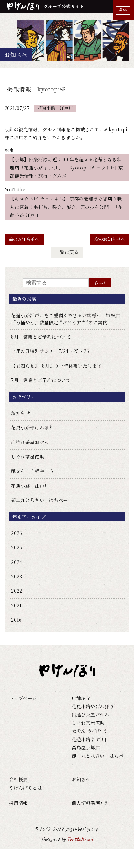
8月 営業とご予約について (41, 336)
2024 (16, 562)
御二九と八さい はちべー (39, 500)
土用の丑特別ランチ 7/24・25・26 (50, 351)
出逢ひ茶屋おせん (30, 442)
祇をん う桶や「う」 (35, 471)
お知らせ (20, 413)
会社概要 (18, 779)
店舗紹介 (81, 698)
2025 (16, 547)
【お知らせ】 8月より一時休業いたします (56, 365)
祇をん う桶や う (90, 731)
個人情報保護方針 (90, 803)
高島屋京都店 (86, 747)
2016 (16, 620)
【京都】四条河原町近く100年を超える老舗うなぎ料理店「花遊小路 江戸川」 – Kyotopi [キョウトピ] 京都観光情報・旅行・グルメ (66, 167)
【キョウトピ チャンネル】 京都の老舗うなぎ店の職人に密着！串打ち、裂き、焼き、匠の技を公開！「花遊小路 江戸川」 (66, 206)
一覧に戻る (67, 252)
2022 (16, 590)
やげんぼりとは (25, 787)
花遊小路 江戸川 (55, 108)
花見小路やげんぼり (32, 427)
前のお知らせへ (24, 239)
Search (99, 283)
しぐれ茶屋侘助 (27, 456)
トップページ (23, 698)
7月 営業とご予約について (41, 380)
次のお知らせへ (109, 239)
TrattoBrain (80, 838)
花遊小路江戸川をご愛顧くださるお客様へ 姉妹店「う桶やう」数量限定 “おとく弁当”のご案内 (65, 319)
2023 (16, 576)
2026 (16, 533)
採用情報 (18, 803)
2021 (16, 605)
